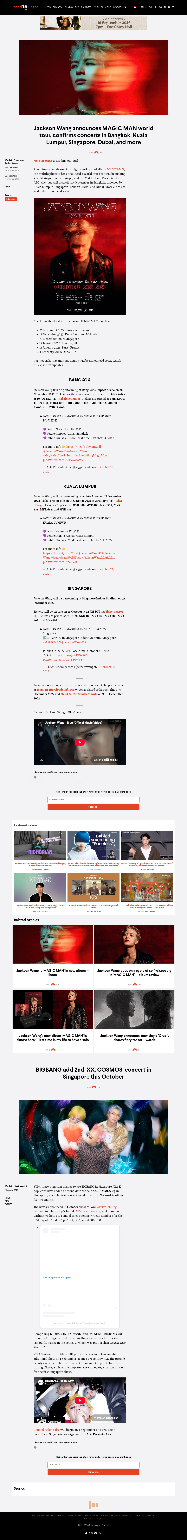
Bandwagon (26, 7)
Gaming (68, 7)
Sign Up (152, 7)
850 (99, 1087)
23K (101, 153)
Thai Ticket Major (68, 398)
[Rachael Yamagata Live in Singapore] (93, 29)
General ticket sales (47, 1430)
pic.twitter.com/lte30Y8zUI (62, 562)
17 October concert (87, 1211)
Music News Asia (123, 1516)
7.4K (139, 1050)
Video (108, 7)
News (48, 7)
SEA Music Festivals (93, 1519)
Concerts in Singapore (101, 1516)
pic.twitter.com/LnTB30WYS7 (63, 659)
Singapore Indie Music (144, 1516)
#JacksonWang (78, 451)
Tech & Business (83, 7)
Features (98, 7)
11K (58, 1050)
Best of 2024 (119, 7)
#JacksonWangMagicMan (90, 455)
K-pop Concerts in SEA (77, 1516)
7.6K (57, 985)
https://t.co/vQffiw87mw (60, 553)
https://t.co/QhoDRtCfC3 (70, 655)
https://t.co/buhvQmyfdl (83, 447)
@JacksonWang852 (55, 451)
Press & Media (57, 1516)
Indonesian (10, 199)
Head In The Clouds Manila (79, 694)
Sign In (162, 7)
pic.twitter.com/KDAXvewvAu (63, 460)
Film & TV (57, 7)
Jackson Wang (43, 160)
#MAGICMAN (52, 642)
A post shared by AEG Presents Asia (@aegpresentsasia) (79, 1323)
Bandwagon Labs (40, 1516)
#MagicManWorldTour (58, 455)
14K (139, 985)
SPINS (91, 153)
